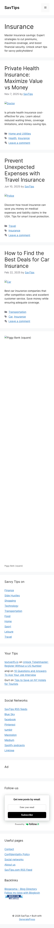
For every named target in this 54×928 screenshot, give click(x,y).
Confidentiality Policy (17, 854)
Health (12, 138)
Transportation (17, 311)
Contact (9, 849)
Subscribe (27, 815)
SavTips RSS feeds (15, 709)
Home (8, 621)
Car (11, 316)
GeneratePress (27, 919)
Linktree (9, 750)
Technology (11, 605)
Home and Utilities (20, 133)
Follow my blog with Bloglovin (22, 892)
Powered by (19, 824)
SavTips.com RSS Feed (18, 869)
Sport (7, 626)
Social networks (14, 859)
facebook (10, 719)
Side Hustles (12, 595)
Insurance (24, 138)
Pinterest (9, 724)
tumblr (8, 729)
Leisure (8, 631)
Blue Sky (9, 714)
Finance (9, 590)
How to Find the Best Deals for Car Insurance (26, 259)
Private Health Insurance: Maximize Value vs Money (23, 78)
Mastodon (10, 734)
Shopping (10, 600)
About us (9, 864)
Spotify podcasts (14, 745)
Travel (12, 226)
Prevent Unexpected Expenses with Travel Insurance (24, 170)
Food (7, 616)
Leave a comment (19, 142)
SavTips (11, 7)
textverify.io (11, 662)
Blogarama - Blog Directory (20, 888)
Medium (9, 740)
